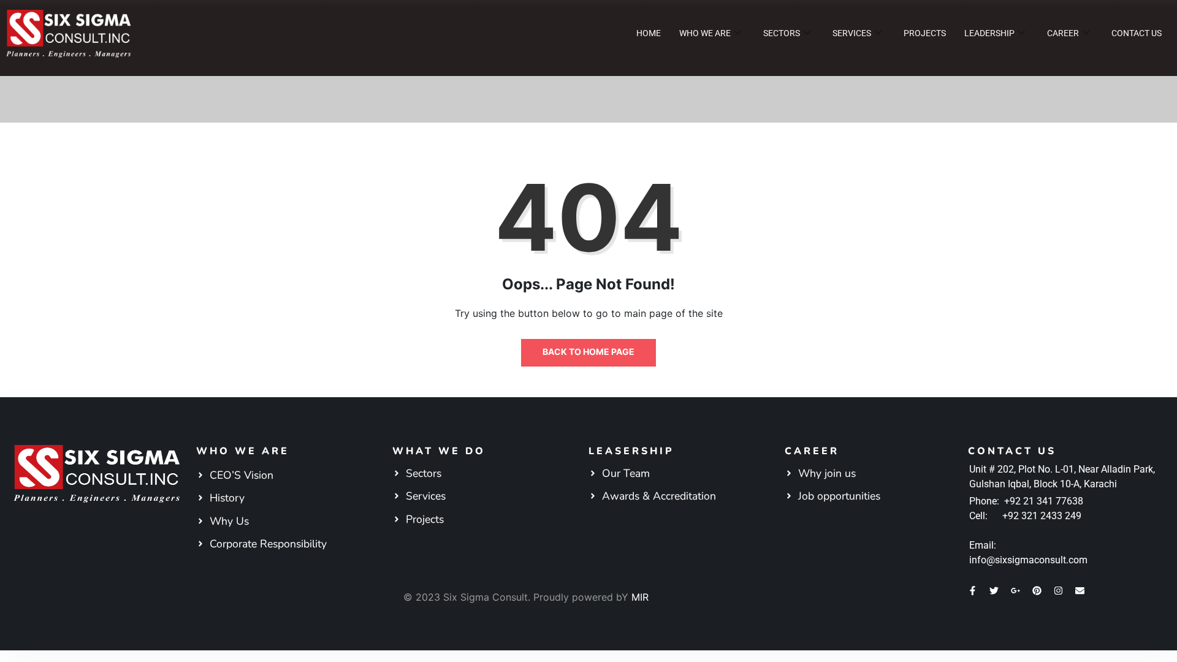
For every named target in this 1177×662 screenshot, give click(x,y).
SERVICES (851, 33)
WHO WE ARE (705, 33)
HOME (648, 33)
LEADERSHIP (989, 33)
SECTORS (781, 33)
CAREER (1063, 33)
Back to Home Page (588, 351)
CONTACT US (1136, 33)
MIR (640, 597)
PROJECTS (925, 33)
